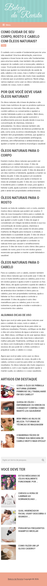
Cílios (3, 45)
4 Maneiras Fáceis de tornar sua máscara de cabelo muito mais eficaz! (31, 438)
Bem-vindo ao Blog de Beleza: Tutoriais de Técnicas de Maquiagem (30, 421)
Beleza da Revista (15, 579)
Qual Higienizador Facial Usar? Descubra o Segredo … (32, 513)
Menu (8, 25)
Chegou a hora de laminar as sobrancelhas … (28, 496)
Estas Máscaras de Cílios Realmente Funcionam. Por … (29, 479)
